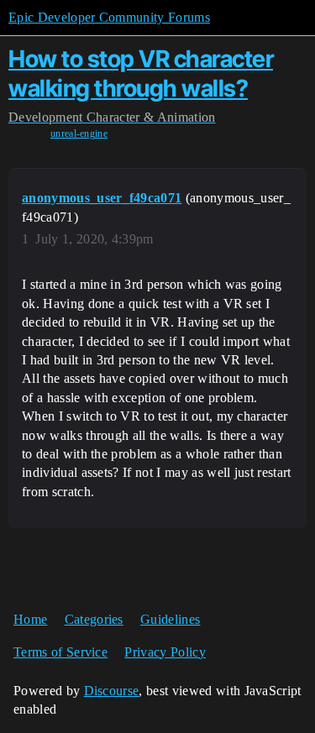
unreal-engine (79, 133)
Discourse (111, 690)
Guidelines (170, 619)
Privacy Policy (164, 652)
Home (30, 619)
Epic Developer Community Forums (109, 17)
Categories (94, 619)
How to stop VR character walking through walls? (140, 73)
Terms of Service (60, 652)
